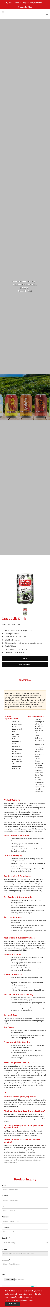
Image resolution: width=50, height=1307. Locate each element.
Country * (6, 1238)
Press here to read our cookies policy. (19, 1300)
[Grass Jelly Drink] (25, 588)
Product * (5, 1249)
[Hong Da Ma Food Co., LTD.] (5, 11)
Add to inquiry (25, 664)
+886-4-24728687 (15, 3)
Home (14, 281)
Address (5, 1217)
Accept (12, 1304)
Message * (6, 1260)
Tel (3, 1206)
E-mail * (5, 1196)
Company (6, 1227)
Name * (5, 1185)
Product (22, 281)
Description (25, 680)
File (3, 1275)
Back (25, 659)
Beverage (32, 281)
